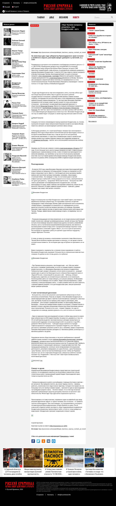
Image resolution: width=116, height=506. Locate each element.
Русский (7, 7)
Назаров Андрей (18, 123)
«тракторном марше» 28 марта (69, 148)
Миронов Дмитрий (19, 167)
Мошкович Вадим (18, 31)
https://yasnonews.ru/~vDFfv (58, 426)
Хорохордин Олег (18, 73)
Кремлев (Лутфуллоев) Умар (19, 61)
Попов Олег (16, 103)
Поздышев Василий (19, 156)
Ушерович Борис (18, 134)
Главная (40, 17)
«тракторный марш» (55, 78)
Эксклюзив (63, 17)
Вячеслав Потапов (47, 106)
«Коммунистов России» (40, 140)
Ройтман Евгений (18, 40)
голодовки (55, 76)
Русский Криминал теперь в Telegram (17, 11)
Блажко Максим (18, 145)
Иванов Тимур (17, 51)
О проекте (6, 3)
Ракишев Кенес (17, 113)
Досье (51, 17)
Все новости (93, 121)
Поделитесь (64, 436)
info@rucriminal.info (30, 3)
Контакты (16, 3)
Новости (76, 17)
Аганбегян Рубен (18, 179)
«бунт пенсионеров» (45, 76)
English (16, 7)
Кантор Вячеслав (18, 93)
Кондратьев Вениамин (16, 83)
